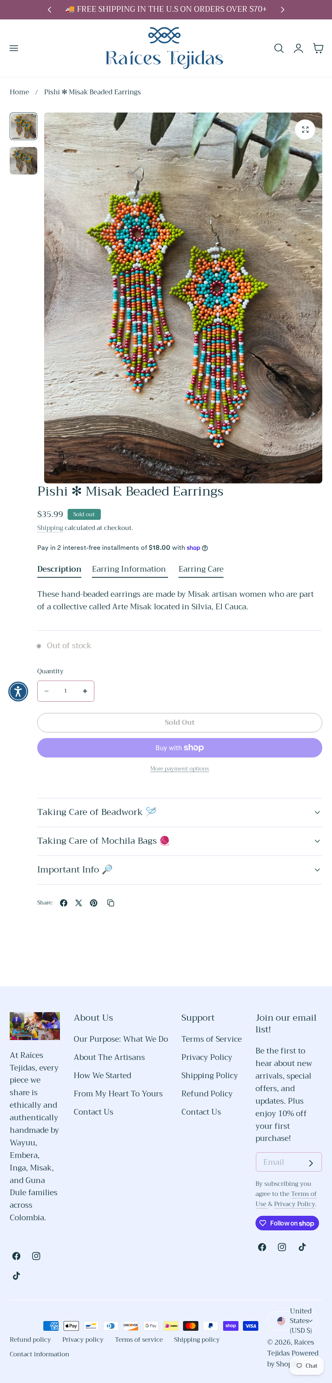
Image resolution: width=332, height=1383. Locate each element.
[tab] (23, 126)
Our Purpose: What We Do (121, 1039)
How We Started (102, 1076)
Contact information (39, 1354)
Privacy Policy (206, 1057)
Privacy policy (83, 1339)
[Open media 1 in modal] (305, 129)
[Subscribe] (311, 1163)
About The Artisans (109, 1057)
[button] (14, 48)
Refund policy (30, 1339)
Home (19, 92)
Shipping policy (197, 1339)
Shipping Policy (209, 1076)
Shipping (50, 528)
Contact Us (93, 1112)
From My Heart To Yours (118, 1094)
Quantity (50, 671)
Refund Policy (207, 1094)
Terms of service (139, 1339)
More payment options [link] (179, 768)
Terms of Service (211, 1039)
